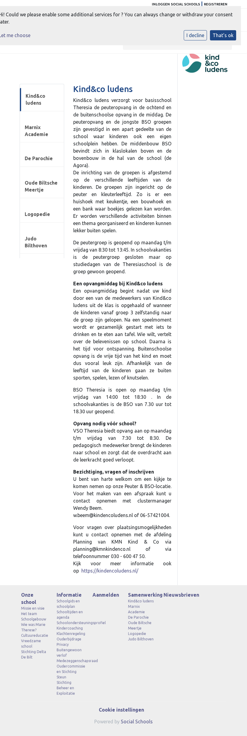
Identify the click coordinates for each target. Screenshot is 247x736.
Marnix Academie (36, 131)
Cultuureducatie (34, 635)
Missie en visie (33, 608)
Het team (29, 614)
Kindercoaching (70, 628)
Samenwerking (141, 595)
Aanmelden (105, 595)
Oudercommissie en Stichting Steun (70, 671)
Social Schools (137, 721)
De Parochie (39, 158)
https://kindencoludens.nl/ (109, 570)
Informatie (69, 595)
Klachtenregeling (70, 634)
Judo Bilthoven (36, 242)
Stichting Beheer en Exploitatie (66, 687)
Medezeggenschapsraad (70, 661)
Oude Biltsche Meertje (41, 186)
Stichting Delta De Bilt (33, 654)
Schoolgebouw (33, 619)
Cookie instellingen (121, 709)
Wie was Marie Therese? (33, 627)
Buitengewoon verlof (69, 652)
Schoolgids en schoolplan (68, 603)
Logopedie (37, 214)
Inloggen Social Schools (176, 4)
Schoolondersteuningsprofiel (70, 623)
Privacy (63, 644)
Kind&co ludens (35, 99)
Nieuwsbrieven (177, 595)
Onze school (28, 598)
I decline (195, 35)
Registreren (215, 4)
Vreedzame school (31, 643)
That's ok (223, 35)
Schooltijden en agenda (70, 614)
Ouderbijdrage (69, 639)
